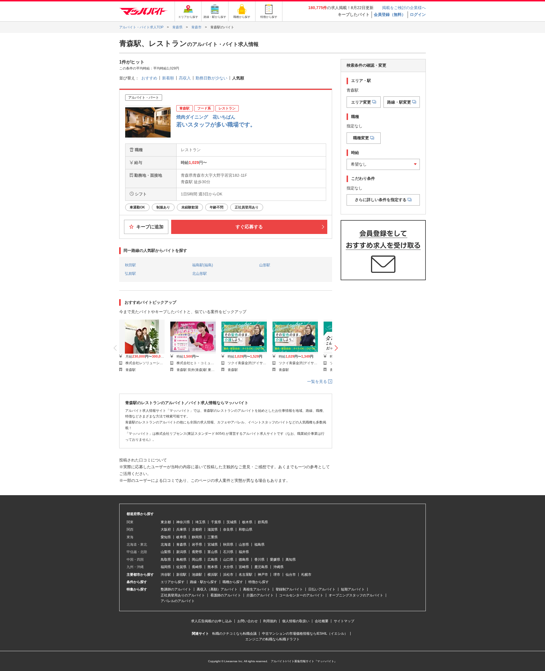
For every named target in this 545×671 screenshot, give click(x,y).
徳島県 (244, 560)
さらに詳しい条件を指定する (380, 199)
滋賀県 (212, 529)
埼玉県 (200, 522)
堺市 (276, 575)
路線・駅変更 (399, 102)
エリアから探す (173, 582)
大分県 (228, 567)
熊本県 (212, 567)
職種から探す (233, 582)
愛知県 (166, 537)
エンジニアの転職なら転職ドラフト (272, 639)
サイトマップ (344, 621)
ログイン (418, 14)
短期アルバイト (353, 589)
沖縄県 (278, 567)
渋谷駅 (166, 575)
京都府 (197, 529)
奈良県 (228, 529)
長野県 (197, 552)
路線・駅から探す (203, 582)
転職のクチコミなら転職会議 (234, 634)
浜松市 (228, 575)
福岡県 (166, 567)
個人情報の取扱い (295, 621)
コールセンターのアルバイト (301, 595)
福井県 (244, 552)
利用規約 (270, 621)
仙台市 (291, 575)
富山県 (212, 552)
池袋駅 (197, 575)
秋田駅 (130, 265)
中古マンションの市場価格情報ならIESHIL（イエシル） (305, 634)
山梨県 (166, 552)
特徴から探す (258, 582)
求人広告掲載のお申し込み (211, 621)
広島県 (212, 560)
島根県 (181, 560)
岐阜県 (181, 537)
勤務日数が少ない (211, 78)
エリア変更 (361, 102)
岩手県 (197, 544)
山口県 (228, 560)
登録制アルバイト (289, 589)
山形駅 (264, 265)
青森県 (181, 544)
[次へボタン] (336, 348)
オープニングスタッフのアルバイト (356, 595)
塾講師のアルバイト (176, 589)
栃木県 (247, 522)
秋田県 (228, 544)
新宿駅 (181, 575)
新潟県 (181, 552)
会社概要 (321, 621)
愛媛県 (275, 560)
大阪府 (166, 529)
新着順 (168, 78)
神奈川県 (183, 522)
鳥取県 (166, 560)
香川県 (259, 560)
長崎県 (197, 567)
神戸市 (263, 575)
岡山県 (197, 560)
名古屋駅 (245, 575)
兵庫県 (181, 529)
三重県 (212, 537)
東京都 (166, 522)
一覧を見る (317, 381)
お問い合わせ (247, 621)
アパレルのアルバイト (178, 601)
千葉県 (216, 522)
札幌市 (306, 575)
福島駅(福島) (202, 265)
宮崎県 (244, 567)
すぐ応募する (249, 226)
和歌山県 (245, 529)
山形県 (244, 544)
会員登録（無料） (390, 14)
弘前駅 (130, 273)
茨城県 (232, 522)
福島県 (259, 544)
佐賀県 (181, 567)
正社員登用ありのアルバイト (183, 595)
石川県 (228, 552)
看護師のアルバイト (225, 595)
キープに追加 (149, 226)
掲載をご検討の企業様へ (404, 7)
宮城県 (212, 544)
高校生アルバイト (256, 589)
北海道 (166, 544)
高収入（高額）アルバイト (217, 589)
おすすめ (149, 78)
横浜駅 (212, 575)
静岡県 (197, 537)
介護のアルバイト (260, 595)
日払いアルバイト (322, 589)
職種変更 (361, 138)
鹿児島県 (261, 567)
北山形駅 (199, 273)
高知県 (291, 560)
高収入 (185, 78)
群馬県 (263, 522)
